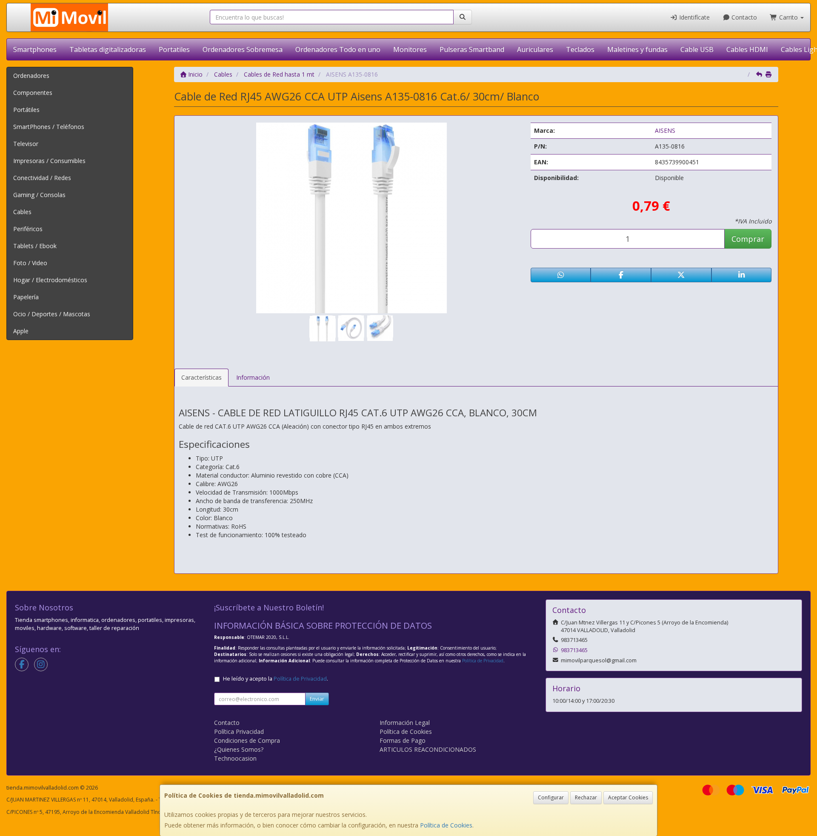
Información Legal (405, 723)
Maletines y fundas (637, 49)
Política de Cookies (446, 825)
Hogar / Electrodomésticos (50, 280)
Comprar (747, 239)
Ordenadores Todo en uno (337, 49)
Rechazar (586, 797)
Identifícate (693, 17)
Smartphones (35, 49)
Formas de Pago (403, 740)
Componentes (32, 93)
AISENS (665, 130)
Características (201, 377)
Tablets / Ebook (35, 246)
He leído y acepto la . (275, 678)
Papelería (26, 297)
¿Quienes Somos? (238, 749)
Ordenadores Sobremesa (243, 49)
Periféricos (28, 229)
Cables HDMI (747, 49)
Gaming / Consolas (39, 195)
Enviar (317, 698)
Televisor (25, 144)
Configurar (551, 797)
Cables (22, 212)
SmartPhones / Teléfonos (48, 127)
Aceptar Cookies (628, 797)
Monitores (410, 49)
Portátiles (26, 110)
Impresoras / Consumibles (49, 161)
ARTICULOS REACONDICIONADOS (428, 749)
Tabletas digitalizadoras (107, 49)
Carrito (788, 17)
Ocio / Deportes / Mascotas (51, 314)
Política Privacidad (239, 731)
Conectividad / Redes (42, 178)
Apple (21, 331)
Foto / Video (30, 263)
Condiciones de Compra (247, 740)
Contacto (743, 17)
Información (253, 377)
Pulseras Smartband (472, 49)
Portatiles (174, 49)
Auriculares (535, 49)
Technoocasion (235, 758)
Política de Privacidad (482, 661)
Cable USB (697, 49)
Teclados (580, 49)
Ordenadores (31, 76)
